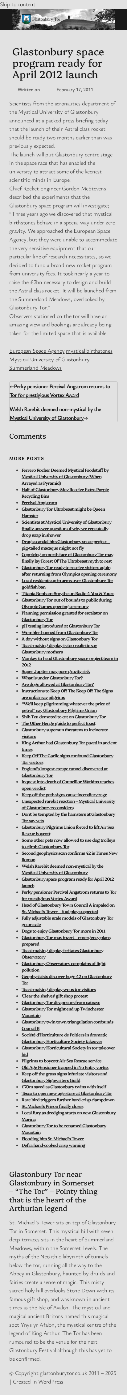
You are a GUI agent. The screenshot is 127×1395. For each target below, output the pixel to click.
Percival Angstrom (39, 502)
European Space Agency (36, 350)
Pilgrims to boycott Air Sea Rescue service (61, 1060)
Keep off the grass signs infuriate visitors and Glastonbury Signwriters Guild (64, 1076)
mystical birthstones (89, 350)
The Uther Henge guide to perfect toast (58, 723)
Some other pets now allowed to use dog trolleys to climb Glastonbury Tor (68, 843)
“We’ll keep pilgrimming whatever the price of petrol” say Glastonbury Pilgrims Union (66, 706)
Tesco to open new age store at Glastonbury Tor (67, 1093)
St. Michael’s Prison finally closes (52, 1106)
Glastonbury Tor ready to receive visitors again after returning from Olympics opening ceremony (69, 570)
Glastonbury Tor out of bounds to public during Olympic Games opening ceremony (67, 603)
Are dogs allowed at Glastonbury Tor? (58, 684)
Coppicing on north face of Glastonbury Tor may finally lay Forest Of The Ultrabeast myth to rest (67, 557)
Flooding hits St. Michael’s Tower (53, 1138)
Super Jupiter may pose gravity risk (56, 671)
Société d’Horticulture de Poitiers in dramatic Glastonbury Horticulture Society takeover (64, 1037)
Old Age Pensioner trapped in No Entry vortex (65, 1067)
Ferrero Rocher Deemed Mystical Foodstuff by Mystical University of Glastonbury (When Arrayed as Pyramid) (65, 476)
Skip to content (17, 4)
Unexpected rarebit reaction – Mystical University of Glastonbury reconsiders (68, 804)
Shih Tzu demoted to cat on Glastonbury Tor (64, 716)
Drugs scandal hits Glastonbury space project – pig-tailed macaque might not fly (66, 544)
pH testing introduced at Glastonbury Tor (61, 626)
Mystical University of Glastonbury (49, 359)
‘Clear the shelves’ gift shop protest (55, 996)
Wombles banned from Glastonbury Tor (60, 632)
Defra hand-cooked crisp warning (53, 1145)
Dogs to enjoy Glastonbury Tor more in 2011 (63, 931)
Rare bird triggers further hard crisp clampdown (68, 1099)
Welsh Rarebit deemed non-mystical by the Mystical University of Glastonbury (62, 869)
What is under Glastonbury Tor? (52, 677)
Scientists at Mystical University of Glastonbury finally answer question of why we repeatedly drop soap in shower (66, 528)
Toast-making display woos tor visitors (59, 989)
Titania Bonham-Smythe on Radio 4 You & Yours (68, 593)
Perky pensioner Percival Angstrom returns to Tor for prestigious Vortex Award (69, 895)
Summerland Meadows (35, 367)
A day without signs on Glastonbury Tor (59, 639)
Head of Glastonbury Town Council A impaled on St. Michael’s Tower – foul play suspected (68, 908)
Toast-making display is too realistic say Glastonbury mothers (59, 648)
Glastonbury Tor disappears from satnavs (61, 1002)
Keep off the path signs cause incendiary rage (64, 794)
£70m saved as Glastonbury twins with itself (64, 1086)
